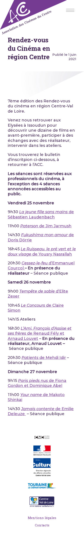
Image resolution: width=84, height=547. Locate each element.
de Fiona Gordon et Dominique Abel (37, 383)
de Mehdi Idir (44, 357)
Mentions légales (42, 518)
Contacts (42, 525)
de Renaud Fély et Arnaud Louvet (40, 333)
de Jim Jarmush (46, 226)
